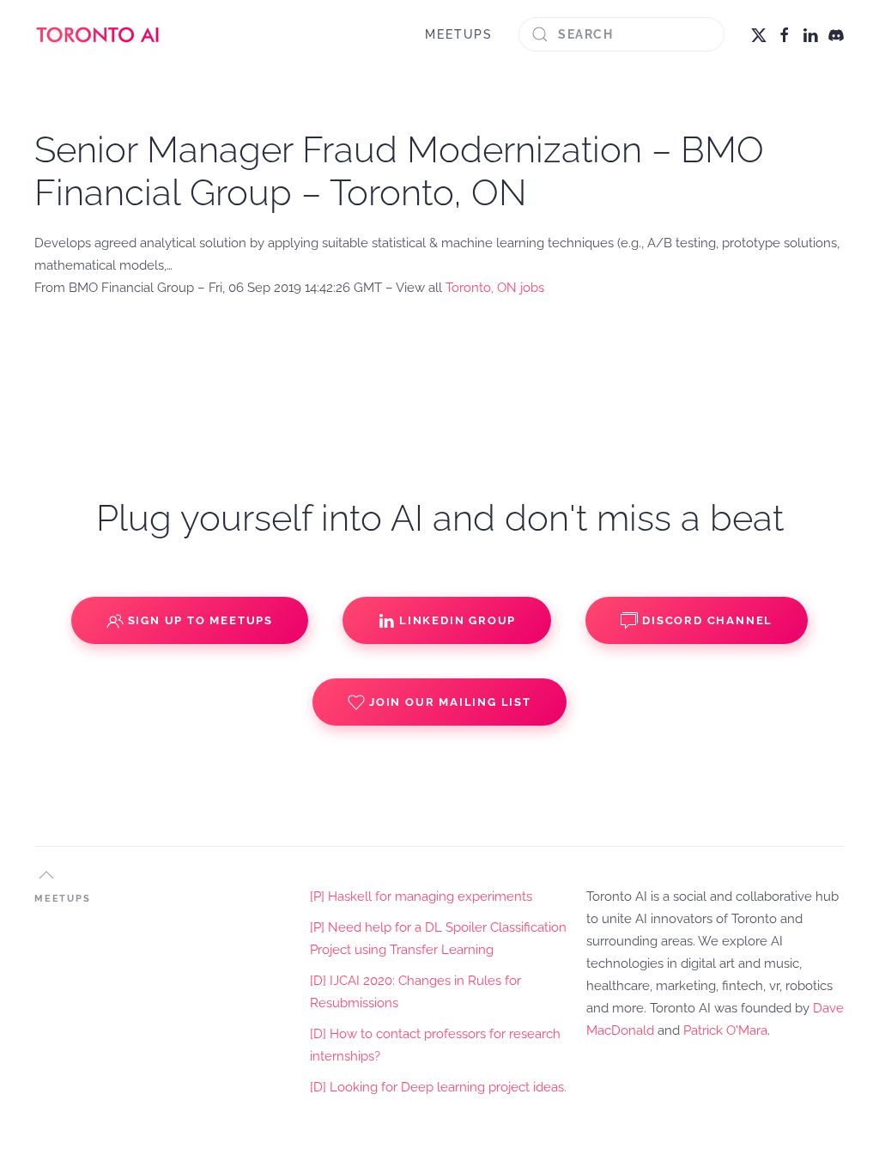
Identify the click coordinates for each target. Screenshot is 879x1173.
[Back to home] (98, 34)
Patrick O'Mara (725, 1030)
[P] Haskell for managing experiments (421, 896)
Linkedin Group (457, 620)
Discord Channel (707, 620)
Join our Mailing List (450, 702)
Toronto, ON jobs (495, 287)
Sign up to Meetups (200, 620)
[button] (46, 875)
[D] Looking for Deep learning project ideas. (438, 1087)
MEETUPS (459, 34)
